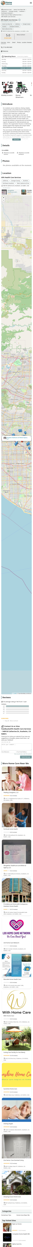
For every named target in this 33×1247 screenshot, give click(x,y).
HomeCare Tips (6, 1215)
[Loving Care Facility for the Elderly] (16, 1038)
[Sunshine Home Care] (16, 1075)
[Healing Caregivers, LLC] (16, 779)
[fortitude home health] (16, 815)
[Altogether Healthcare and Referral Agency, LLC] (16, 852)
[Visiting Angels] (16, 1110)
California (4, 11)
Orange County (13, 11)
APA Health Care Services (8, 16)
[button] (13, 435)
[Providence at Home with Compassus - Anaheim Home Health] (16, 890)
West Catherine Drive (7, 29)
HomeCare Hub (7, 9)
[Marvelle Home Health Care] (16, 965)
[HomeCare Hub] (6, 3)
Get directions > (7, 187)
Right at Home (19, 1227)
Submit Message (26, 757)
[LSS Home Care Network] (16, 929)
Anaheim (22, 11)
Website (5, 51)
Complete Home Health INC (21, 1237)
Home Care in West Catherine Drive (11, 15)
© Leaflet (14, 693)
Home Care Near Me (19, 9)
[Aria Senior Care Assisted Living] (16, 1146)
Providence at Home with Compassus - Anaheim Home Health (15, 438)
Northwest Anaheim (7, 13)
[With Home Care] (16, 1002)
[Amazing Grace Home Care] (16, 1183)
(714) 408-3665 (7, 47)
